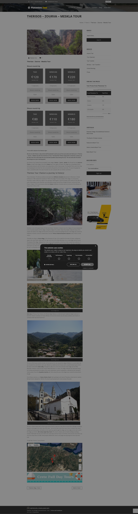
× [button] (95, 246)
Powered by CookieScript (88, 268)
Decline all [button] (73, 264)
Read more (69, 252)
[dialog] (69, 257)
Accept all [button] (87, 264)
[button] (49, 264)
